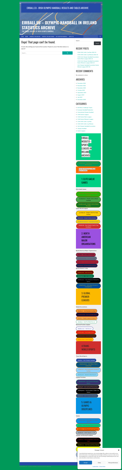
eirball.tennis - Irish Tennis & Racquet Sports (88, 382)
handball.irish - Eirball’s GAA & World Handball (88, 199)
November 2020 (81, 88)
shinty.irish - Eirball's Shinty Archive (87, 218)
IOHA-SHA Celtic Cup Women (85, 124)
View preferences (113, 462)
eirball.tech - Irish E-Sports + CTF (86, 432)
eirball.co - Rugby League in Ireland (87, 318)
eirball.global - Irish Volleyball (85, 276)
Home (22, 36)
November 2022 (81, 85)
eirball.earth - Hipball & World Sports (87, 374)
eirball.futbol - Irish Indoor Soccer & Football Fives (88, 285)
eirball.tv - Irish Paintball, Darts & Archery (88, 425)
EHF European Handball (61, 36)
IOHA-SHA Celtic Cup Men (84, 121)
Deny (99, 462)
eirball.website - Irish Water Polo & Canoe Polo (88, 364)
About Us (71, 36)
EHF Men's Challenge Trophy (84, 107)
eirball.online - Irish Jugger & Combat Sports (88, 420)
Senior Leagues (81, 131)
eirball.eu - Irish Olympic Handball (86, 360)
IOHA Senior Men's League (84, 117)
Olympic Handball (81, 128)
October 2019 (81, 90)
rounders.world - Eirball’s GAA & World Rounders (88, 205)
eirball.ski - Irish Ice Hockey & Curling (87, 262)
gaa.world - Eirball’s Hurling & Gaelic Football (88, 194)
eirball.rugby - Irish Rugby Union (86, 332)
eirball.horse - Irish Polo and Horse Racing (88, 445)
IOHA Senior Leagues (83, 114)
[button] (119, 450)
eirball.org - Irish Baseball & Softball (87, 265)
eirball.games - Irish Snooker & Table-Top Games (88, 391)
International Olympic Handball (85, 112)
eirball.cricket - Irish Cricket (85, 339)
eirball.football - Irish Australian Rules (87, 314)
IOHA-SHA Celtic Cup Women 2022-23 (87, 54)
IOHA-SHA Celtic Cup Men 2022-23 (86, 52)
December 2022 (81, 83)
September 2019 (81, 92)
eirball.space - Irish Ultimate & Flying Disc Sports (88, 280)
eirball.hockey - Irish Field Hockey (86, 336)
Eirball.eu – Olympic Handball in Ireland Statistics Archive (59, 25)
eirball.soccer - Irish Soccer (85, 328)
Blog (26, 36)
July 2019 (79, 97)
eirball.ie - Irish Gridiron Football (86, 254)
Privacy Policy (102, 466)
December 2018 (81, 99)
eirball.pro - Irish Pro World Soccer (86, 322)
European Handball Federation (85, 110)
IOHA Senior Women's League (85, 119)
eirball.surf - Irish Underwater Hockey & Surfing (88, 370)
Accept (86, 462)
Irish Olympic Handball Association (86, 126)
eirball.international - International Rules (88, 221)
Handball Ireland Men (35, 36)
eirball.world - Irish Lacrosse (85, 272)
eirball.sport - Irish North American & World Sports (88, 163)
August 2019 (80, 95)
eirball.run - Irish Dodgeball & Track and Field (88, 440)
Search (78, 40)
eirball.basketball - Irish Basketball (86, 258)
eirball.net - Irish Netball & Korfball (86, 311)
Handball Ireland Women (48, 36)
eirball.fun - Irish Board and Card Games (88, 429)
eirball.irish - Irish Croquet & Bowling (87, 395)
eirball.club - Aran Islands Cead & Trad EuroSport (88, 226)
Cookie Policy (96, 466)
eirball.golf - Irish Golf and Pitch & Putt (88, 387)
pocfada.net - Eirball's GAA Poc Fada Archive (88, 213)
